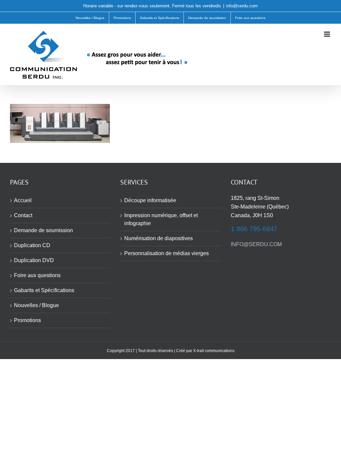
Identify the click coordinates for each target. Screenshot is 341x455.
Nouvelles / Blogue (36, 305)
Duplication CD (32, 245)
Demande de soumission (43, 230)
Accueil (23, 200)
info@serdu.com (242, 5)
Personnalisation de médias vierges (166, 253)
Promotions (27, 320)
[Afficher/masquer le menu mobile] (327, 34)
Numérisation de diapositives (158, 238)
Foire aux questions (37, 275)
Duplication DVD (34, 260)
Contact (23, 215)
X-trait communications (213, 350)
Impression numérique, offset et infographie (161, 219)
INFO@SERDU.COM (256, 244)
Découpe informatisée (150, 200)
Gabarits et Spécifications (44, 290)
